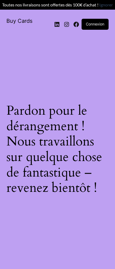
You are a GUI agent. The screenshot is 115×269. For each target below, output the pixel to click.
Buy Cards (19, 21)
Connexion (95, 24)
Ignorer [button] (106, 4)
